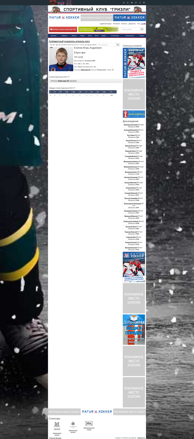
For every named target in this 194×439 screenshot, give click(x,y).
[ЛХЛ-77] (98, 29)
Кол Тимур (131, 135)
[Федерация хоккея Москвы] (68, 2)
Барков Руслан (130, 146)
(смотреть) (73, 81)
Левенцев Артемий (130, 124)
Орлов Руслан (131, 140)
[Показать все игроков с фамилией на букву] (49, 45)
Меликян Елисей (131, 247)
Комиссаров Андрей (131, 221)
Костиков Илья (131, 226)
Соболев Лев (131, 237)
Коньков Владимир (131, 130)
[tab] (85, 81)
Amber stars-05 (85, 70)
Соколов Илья (131, 188)
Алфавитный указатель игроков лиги (69, 41)
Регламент (116, 23)
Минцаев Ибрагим (130, 216)
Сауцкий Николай (131, 193)
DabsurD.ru (141, 438)
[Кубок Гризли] (97, 10)
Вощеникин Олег (131, 172)
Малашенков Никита (131, 161)
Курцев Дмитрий (131, 182)
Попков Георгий (131, 242)
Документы (132, 23)
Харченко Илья (130, 151)
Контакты (124, 23)
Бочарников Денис (131, 211)
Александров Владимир (132, 203)
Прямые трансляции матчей (64, 29)
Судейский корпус (106, 23)
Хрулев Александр (131, 177)
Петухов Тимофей (130, 198)
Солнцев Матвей (131, 156)
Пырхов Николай (131, 232)
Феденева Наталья (130, 167)
